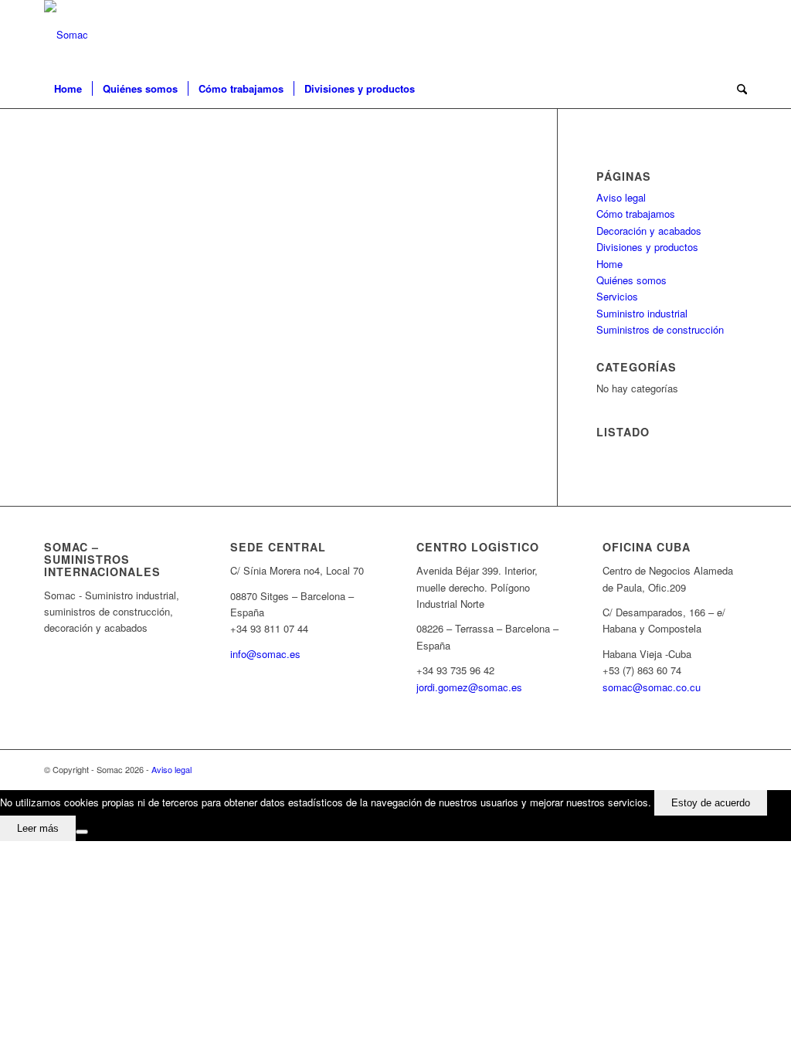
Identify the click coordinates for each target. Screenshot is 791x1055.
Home (609, 263)
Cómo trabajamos (635, 213)
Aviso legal (621, 197)
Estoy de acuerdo (710, 803)
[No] (82, 831)
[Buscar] (737, 89)
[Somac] (66, 35)
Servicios (617, 296)
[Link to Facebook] (712, 34)
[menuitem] (68, 89)
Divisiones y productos (647, 246)
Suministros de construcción (660, 329)
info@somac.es (265, 653)
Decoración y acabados (648, 230)
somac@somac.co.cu (652, 687)
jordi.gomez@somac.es (469, 687)
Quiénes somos (631, 280)
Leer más (38, 828)
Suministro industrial (641, 313)
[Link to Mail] (735, 34)
